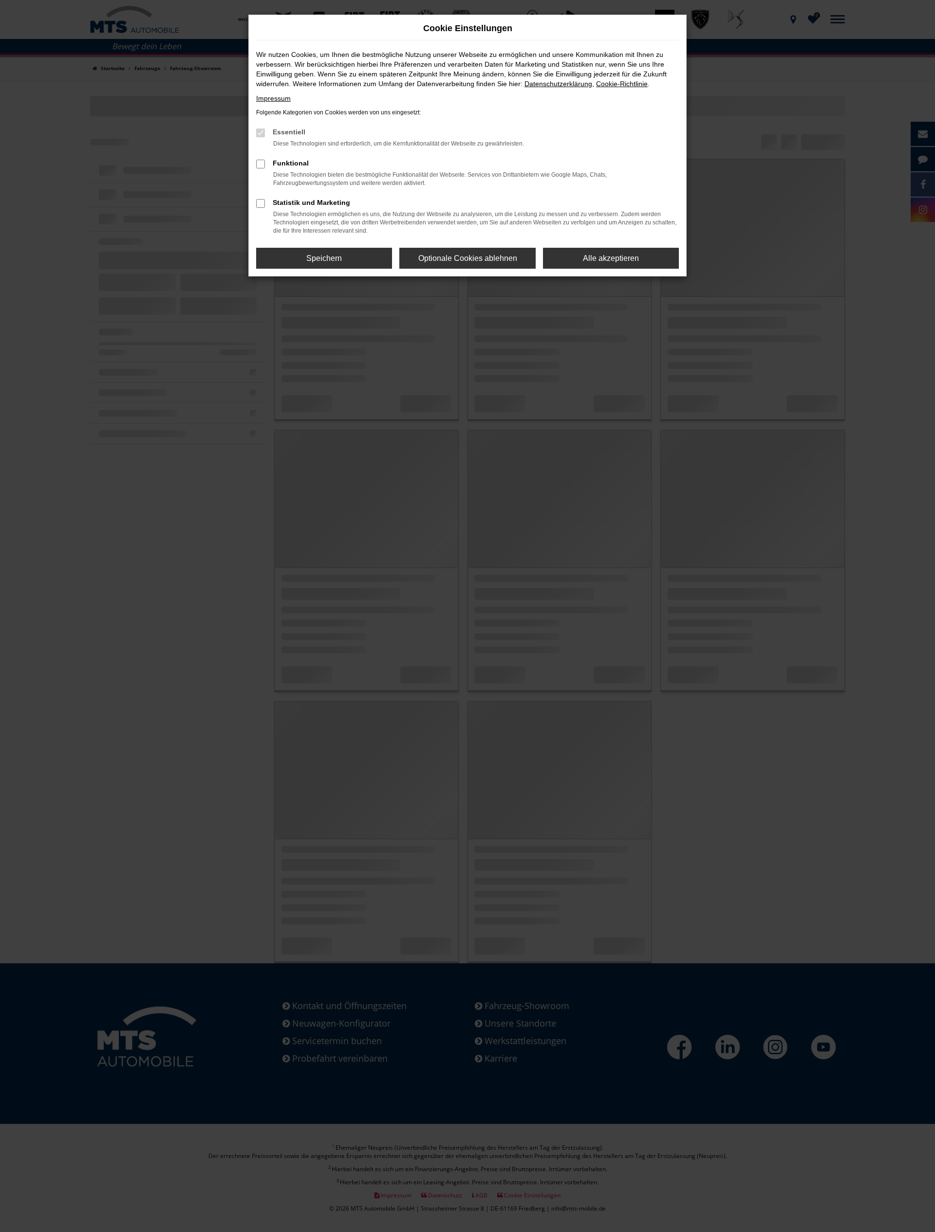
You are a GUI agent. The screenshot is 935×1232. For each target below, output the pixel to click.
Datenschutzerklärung (558, 84)
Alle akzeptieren (611, 258)
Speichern (324, 258)
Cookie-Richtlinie (622, 84)
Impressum (273, 98)
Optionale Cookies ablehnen (467, 258)
